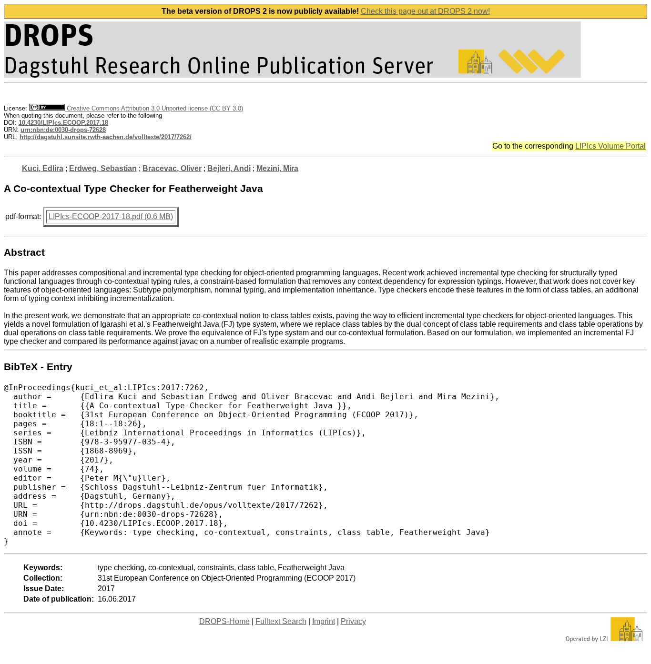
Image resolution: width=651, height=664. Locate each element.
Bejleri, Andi (229, 168)
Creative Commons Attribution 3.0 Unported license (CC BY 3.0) (154, 108)
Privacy (353, 621)
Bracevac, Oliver (172, 168)
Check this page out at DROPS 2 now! (425, 11)
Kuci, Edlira (42, 168)
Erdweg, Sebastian (103, 168)
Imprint (323, 621)
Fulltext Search (280, 621)
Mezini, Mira (277, 168)
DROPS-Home (224, 621)
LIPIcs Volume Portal (610, 146)
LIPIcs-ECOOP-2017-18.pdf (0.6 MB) (111, 216)
